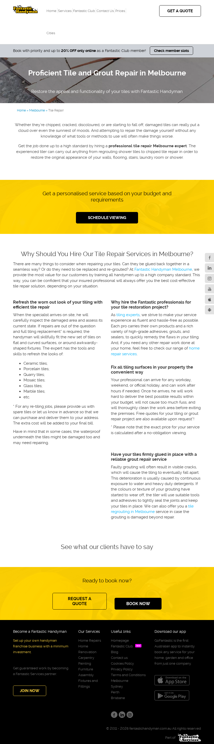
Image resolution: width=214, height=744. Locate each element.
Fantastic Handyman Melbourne (163, 269)
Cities (50, 33)
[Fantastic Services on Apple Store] (209, 299)
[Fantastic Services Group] (188, 738)
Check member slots (171, 51)
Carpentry (86, 658)
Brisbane (118, 698)
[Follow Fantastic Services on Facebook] (114, 714)
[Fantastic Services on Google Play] (209, 309)
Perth (115, 692)
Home (51, 11)
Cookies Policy (122, 663)
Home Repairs (89, 640)
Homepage (120, 640)
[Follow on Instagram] (209, 278)
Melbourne (119, 681)
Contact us (105, 11)
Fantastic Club (84, 11)
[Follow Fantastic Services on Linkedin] (122, 714)
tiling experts (128, 314)
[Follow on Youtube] (209, 288)
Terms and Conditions (128, 675)
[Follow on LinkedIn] (209, 268)
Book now (138, 603)
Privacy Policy (122, 669)
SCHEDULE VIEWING (107, 217)
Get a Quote (180, 11)
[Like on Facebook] (209, 257)
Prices (120, 11)
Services (65, 11)
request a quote (79, 601)
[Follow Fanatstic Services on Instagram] (130, 714)
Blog (114, 652)
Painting (84, 663)
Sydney (117, 686)
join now (29, 690)
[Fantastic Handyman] (25, 8)
